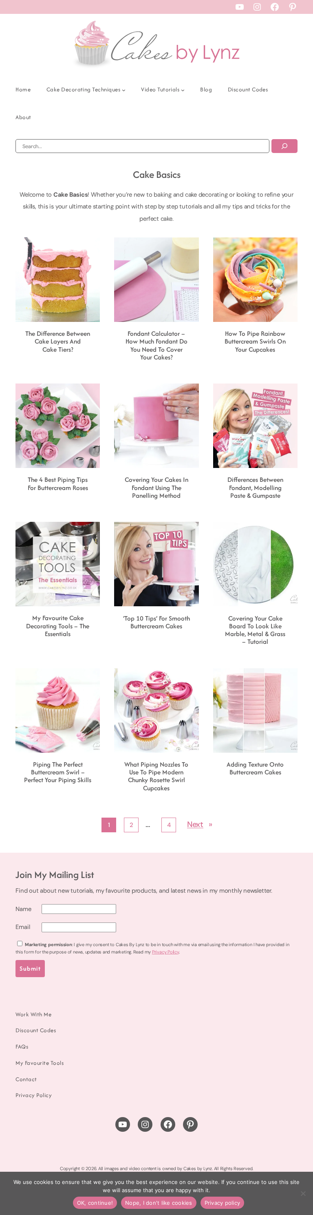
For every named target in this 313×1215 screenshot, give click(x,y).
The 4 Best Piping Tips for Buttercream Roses (58, 484)
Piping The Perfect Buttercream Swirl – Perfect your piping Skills (57, 772)
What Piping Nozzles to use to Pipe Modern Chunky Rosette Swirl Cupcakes (156, 776)
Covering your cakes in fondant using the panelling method (156, 487)
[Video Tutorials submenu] (183, 90)
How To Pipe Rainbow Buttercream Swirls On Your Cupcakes (255, 341)
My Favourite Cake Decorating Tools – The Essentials (57, 626)
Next (199, 824)
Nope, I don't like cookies (158, 1202)
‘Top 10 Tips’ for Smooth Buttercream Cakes (156, 622)
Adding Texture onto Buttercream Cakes (255, 768)
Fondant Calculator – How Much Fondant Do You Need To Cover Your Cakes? (156, 345)
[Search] (284, 146)
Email (22, 927)
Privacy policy (222, 1202)
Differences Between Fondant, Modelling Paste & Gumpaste (255, 487)
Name (23, 909)
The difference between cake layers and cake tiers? (57, 341)
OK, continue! (95, 1202)
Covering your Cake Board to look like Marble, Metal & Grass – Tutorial (255, 630)
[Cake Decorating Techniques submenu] (124, 90)
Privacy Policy (165, 952)
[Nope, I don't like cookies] (303, 1193)
